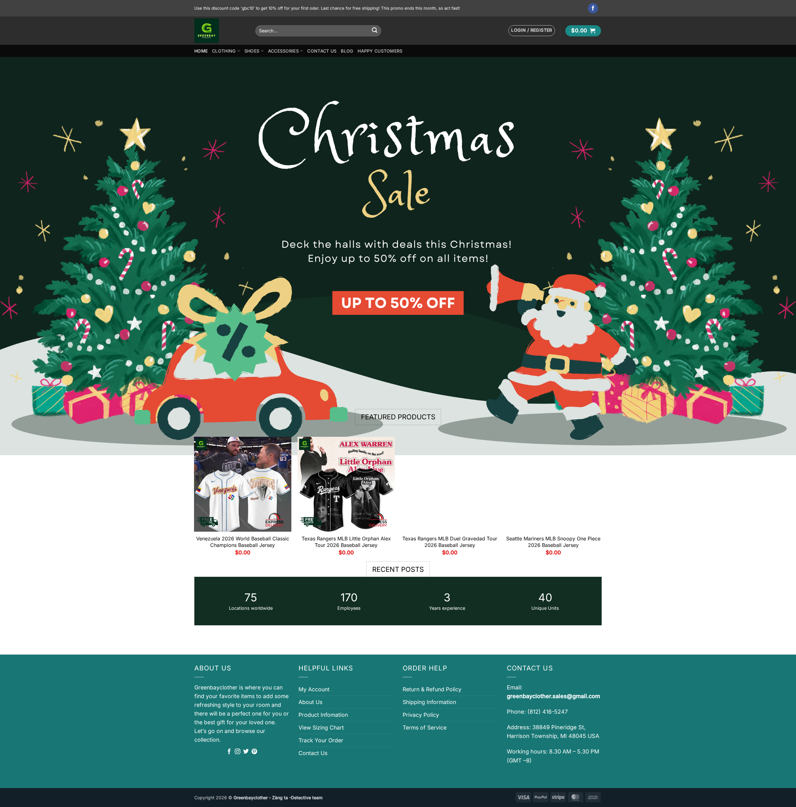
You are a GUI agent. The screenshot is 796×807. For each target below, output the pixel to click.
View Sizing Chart (321, 727)
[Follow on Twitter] (246, 752)
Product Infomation (323, 714)
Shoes (251, 51)
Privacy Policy (421, 714)
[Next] (601, 498)
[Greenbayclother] (220, 30)
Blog (347, 51)
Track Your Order (320, 740)
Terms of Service (425, 727)
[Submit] (374, 30)
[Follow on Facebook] (593, 8)
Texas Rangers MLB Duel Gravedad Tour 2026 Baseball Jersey (449, 541)
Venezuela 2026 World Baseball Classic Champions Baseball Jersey (242, 541)
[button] (531, 30)
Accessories (283, 51)
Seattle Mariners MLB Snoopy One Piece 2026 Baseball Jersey (553, 541)
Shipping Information (429, 702)
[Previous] (194, 498)
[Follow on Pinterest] (254, 752)
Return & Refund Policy (432, 689)
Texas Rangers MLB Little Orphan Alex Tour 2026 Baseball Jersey (346, 541)
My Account (314, 689)
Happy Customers (380, 51)
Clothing (224, 51)
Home (201, 51)
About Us (310, 702)
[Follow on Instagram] (237, 752)
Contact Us (321, 51)
